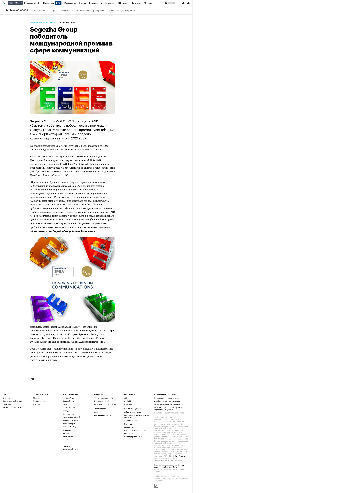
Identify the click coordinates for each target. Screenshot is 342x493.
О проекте (130, 10)
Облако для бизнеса (132, 412)
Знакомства (129, 426)
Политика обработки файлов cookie (169, 412)
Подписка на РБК (101, 400)
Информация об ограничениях (167, 397)
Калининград (68, 413)
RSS (96, 412)
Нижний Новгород (70, 420)
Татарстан (67, 429)
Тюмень (66, 432)
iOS (125, 397)
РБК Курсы (128, 433)
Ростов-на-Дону (69, 426)
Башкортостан (69, 407)
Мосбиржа (179, 464)
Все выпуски (39, 10)
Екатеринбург (68, 397)
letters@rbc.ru (179, 455)
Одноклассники (39, 400)
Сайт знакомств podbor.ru (135, 430)
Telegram (36, 404)
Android (127, 400)
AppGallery (128, 404)
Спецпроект (53, 10)
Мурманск (67, 445)
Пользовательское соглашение (167, 404)
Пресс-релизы (98, 10)
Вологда (53, 22)
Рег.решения (129, 423)
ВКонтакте (37, 397)
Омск (65, 404)
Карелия (66, 442)
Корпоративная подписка (105, 404)
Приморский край (70, 448)
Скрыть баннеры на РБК (104, 397)
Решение (65, 10)
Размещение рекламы (12, 407)
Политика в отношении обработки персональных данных (168, 408)
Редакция (7, 404)
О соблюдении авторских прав (167, 400)
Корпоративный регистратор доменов (136, 416)
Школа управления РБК (134, 436)
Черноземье (68, 436)
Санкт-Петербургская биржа (166, 467)
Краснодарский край (71, 416)
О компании (8, 397)
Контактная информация (13, 400)
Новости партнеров (80, 10)
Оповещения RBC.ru (102, 415)
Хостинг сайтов (130, 420)
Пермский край (69, 423)
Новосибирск (68, 400)
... (155, 2)
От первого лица (115, 10)
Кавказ (65, 439)
